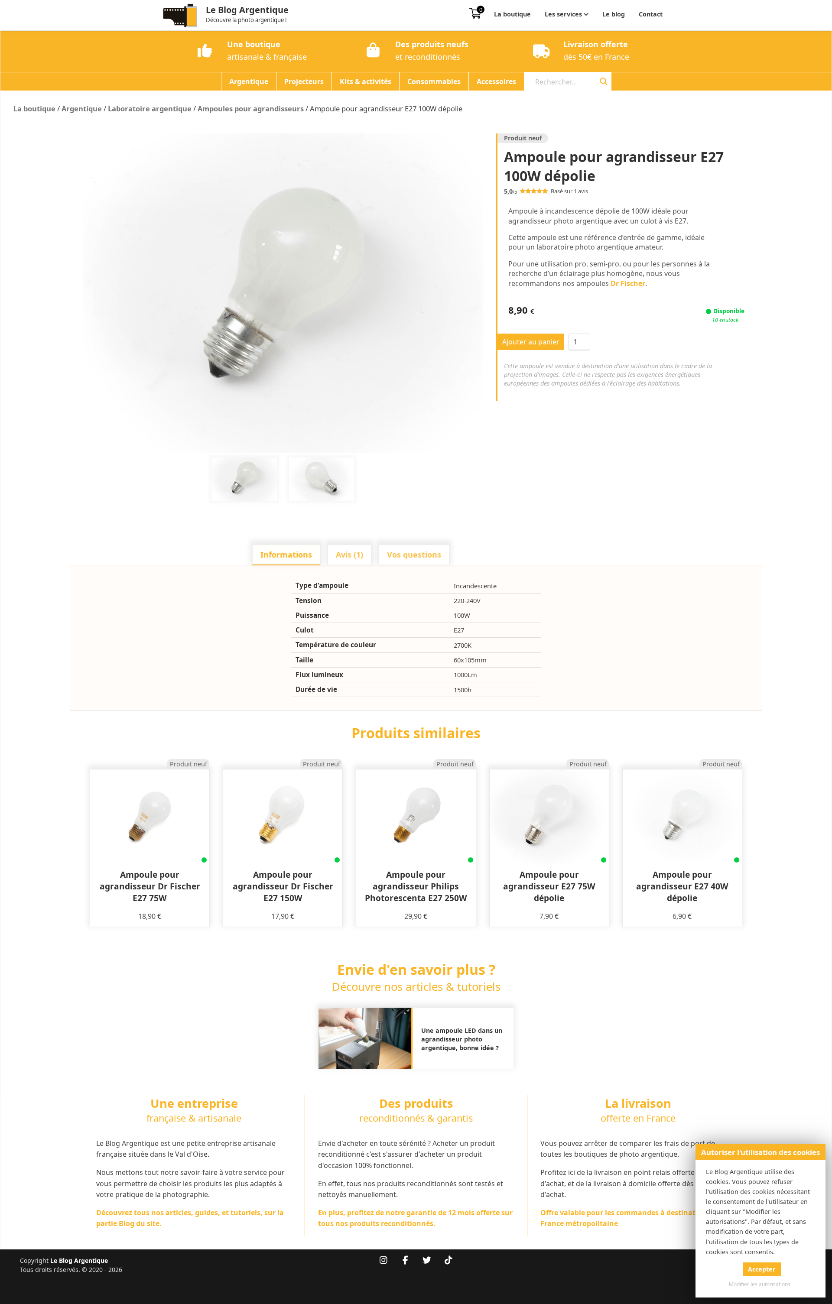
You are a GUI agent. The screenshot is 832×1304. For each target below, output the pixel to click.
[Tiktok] (448, 1261)
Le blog (613, 14)
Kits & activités (365, 81)
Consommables (434, 81)
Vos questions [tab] (414, 554)
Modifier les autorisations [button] (759, 1284)
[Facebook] (405, 1261)
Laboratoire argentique (150, 109)
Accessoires (496, 81)
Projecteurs (304, 81)
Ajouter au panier (530, 342)
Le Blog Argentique (247, 10)
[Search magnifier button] (603, 81)
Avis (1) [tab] (349, 554)
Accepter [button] (762, 1269)
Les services (563, 14)
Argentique (248, 81)
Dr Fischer (628, 283)
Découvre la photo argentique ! (246, 20)
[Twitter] (427, 1261)
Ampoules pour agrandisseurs (251, 109)
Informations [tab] (286, 554)
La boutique (512, 14)
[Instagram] (383, 1261)
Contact (651, 14)
